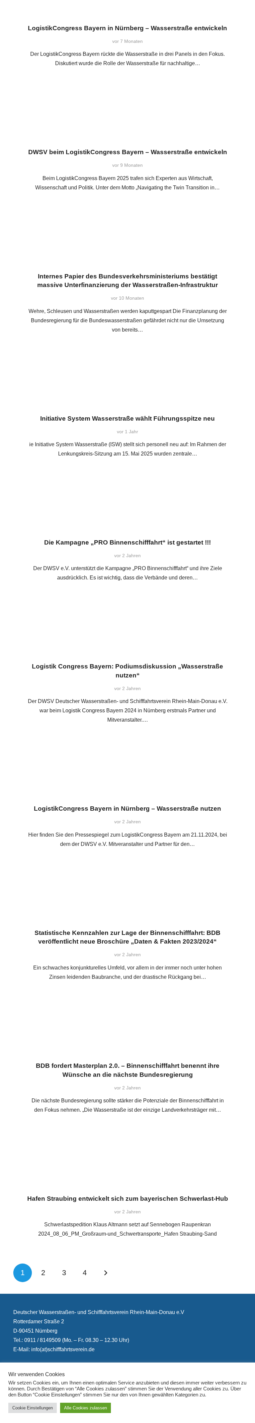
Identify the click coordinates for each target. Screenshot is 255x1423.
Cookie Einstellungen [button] (32, 1407)
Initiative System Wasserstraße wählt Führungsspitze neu (127, 418)
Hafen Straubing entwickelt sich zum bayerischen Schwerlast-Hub (127, 1198)
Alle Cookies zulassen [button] (85, 1407)
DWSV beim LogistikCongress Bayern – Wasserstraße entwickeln (127, 152)
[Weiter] (105, 1273)
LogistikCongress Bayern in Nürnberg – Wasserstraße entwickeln (127, 28)
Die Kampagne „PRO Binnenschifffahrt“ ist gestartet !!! (127, 542)
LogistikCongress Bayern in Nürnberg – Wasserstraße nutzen (127, 808)
